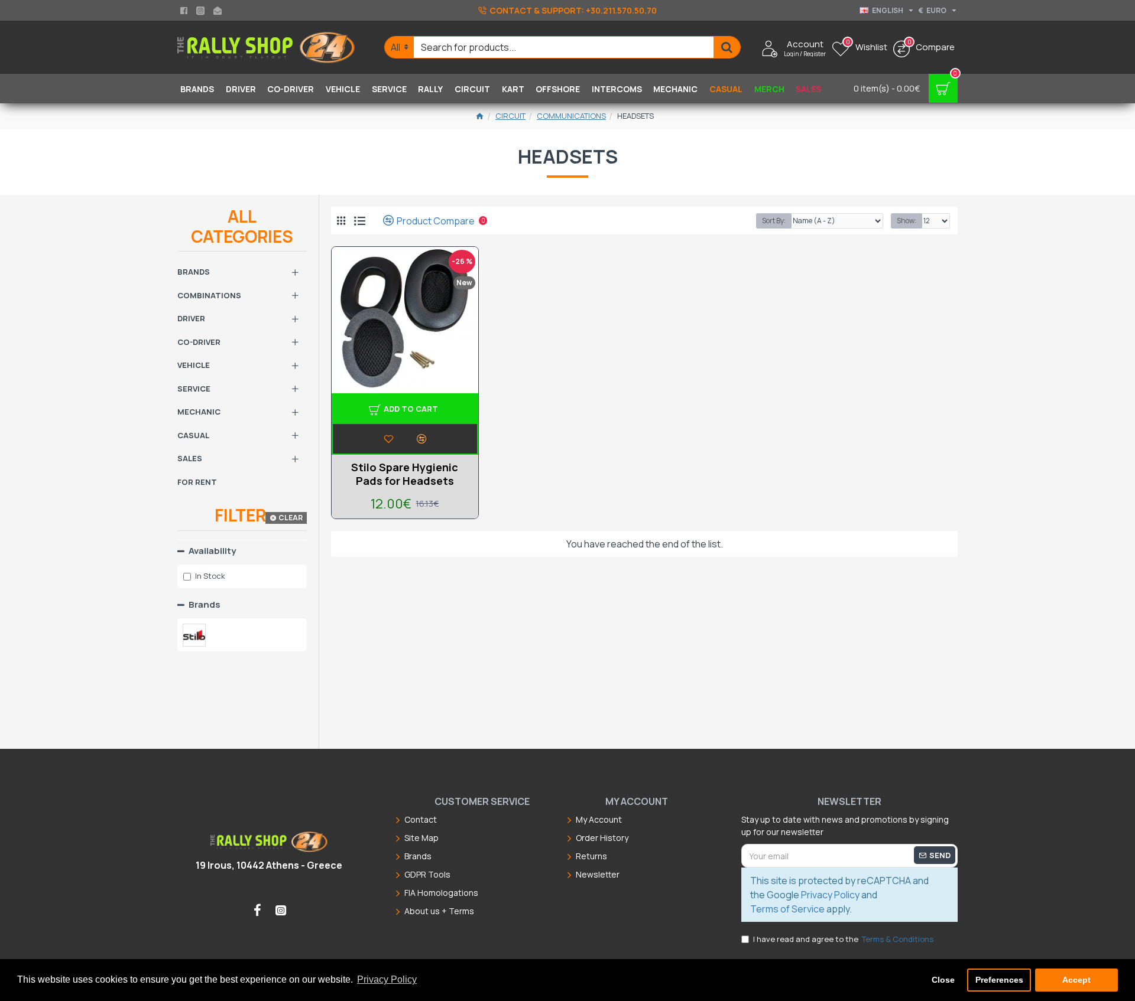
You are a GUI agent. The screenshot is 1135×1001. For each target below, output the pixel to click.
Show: (906, 221)
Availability (212, 550)
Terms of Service (787, 908)
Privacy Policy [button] (387, 979)
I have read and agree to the (843, 939)
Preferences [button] (999, 979)
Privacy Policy (830, 894)
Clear (290, 518)
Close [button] (943, 979)
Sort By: (774, 221)
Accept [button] (1076, 979)
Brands (204, 604)
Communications (571, 115)
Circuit (510, 115)
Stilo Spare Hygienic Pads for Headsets (404, 474)
